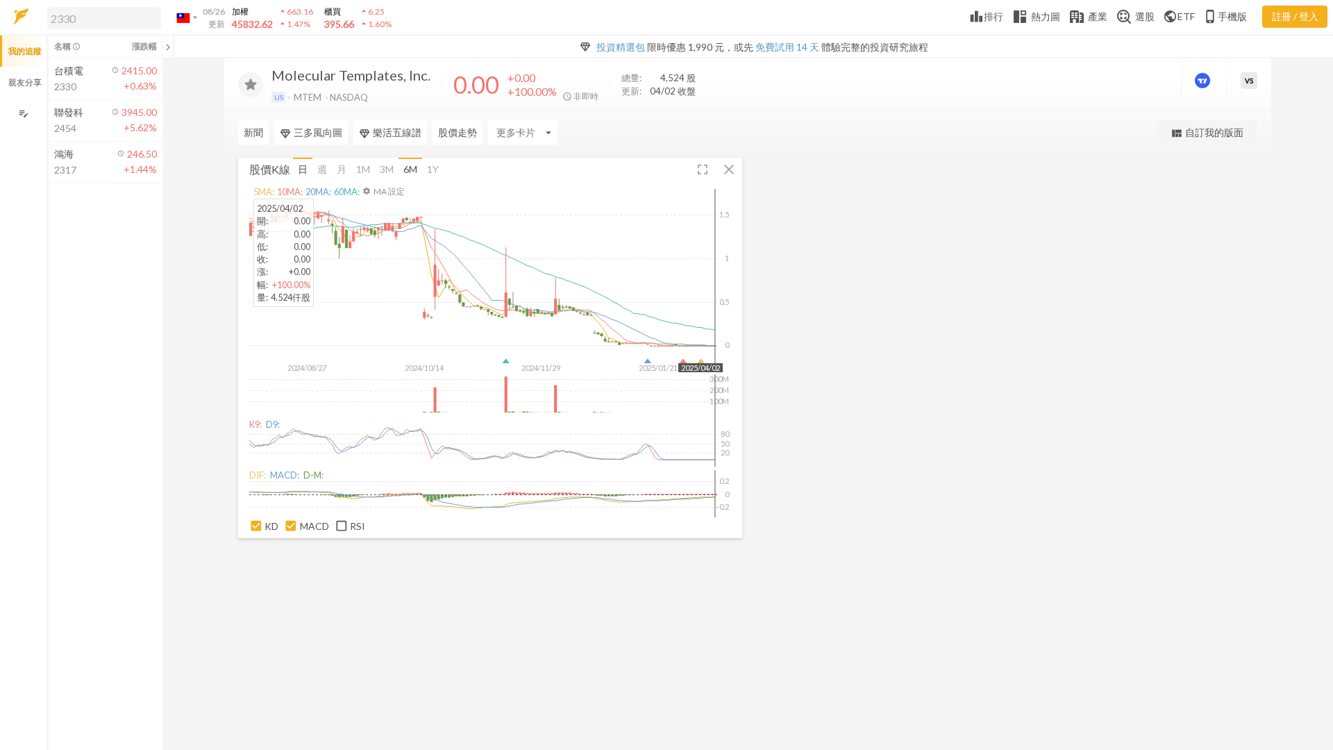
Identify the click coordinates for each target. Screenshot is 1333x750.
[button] (101, 17)
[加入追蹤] (250, 84)
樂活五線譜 (397, 132)
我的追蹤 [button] (25, 51)
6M (410, 169)
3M (387, 169)
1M (363, 169)
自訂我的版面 (1207, 133)
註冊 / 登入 (1295, 16)
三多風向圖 (318, 132)
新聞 (253, 132)
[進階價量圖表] (1204, 80)
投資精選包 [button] (620, 47)
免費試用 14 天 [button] (787, 47)
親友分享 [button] (25, 82)
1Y (433, 169)
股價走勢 (457, 132)
